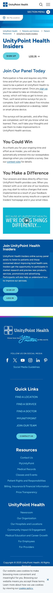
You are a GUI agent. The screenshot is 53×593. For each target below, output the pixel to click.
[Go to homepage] (15, 4)
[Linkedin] (38, 360)
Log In (10, 298)
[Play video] (26, 220)
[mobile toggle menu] (41, 4)
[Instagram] (30, 360)
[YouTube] (22, 360)
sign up (43, 88)
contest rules (14, 161)
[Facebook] (7, 360)
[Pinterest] (45, 360)
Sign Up (10, 290)
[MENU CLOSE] (48, 4)
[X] (15, 360)
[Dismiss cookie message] (48, 579)
